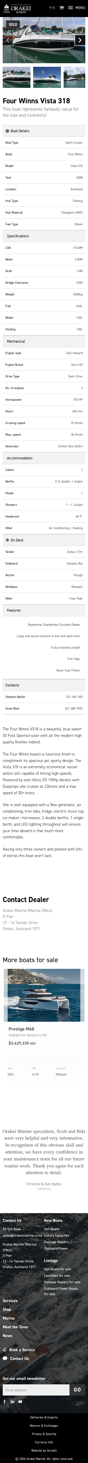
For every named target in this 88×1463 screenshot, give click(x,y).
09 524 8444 (12, 1229)
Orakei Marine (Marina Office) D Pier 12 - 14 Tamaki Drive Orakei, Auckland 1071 (19, 1255)
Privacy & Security (44, 1434)
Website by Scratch (44, 1450)
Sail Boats (51, 1229)
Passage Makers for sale (62, 1282)
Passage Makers (56, 1242)
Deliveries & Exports (44, 1417)
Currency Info (44, 1442)
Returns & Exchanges (44, 1426)
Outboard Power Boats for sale (61, 1291)
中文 (52, 8)
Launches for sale (57, 1275)
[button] (8, 40)
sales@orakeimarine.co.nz (21, 1235)
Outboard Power (56, 1248)
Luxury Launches (56, 1235)
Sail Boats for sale (57, 1269)
